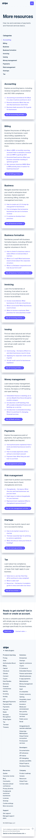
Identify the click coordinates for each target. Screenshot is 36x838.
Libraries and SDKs (25, 761)
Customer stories (8, 776)
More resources (8, 806)
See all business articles (14, 223)
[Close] (32, 829)
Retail (21, 721)
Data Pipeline (7, 681)
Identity (5, 691)
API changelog (24, 758)
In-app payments (24, 679)
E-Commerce (23, 668)
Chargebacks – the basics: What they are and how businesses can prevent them (18, 491)
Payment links (7, 704)
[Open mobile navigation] (32, 3)
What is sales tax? (13, 581)
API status (22, 756)
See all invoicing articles (14, 318)
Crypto (5, 679)
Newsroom (22, 778)
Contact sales (20, 631)
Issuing (5, 57)
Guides (5, 773)
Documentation (24, 750)
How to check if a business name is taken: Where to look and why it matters (18, 254)
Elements (6, 684)
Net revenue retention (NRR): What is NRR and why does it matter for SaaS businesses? (18, 166)
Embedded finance (25, 671)
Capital (5, 668)
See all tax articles (12, 590)
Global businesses (25, 676)
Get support (7, 813)
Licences (6, 798)
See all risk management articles (17, 508)
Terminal (5, 724)
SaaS (21, 689)
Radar (5, 712)
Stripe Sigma (7, 719)
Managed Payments (9, 701)
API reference (23, 753)
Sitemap (5, 801)
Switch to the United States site (13, 833)
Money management (10, 60)
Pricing (5, 658)
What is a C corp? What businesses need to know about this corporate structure (18, 261)
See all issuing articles (13, 368)
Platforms (22, 686)
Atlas (4, 660)
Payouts (5, 709)
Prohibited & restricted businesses (7, 793)
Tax (4, 74)
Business (6, 47)
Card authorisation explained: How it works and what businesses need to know (19, 447)
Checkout (6, 671)
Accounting (7, 40)
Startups (6, 71)
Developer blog (24, 766)
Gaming (21, 697)
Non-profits (23, 711)
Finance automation (25, 673)
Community (6, 781)
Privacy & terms (8, 788)
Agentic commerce (25, 663)
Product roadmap (25, 773)
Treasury (6, 727)
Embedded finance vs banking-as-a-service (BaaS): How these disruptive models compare (19, 398)
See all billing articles (13, 174)
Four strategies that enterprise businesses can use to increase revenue (17, 211)
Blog (4, 778)
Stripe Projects (24, 763)
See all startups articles (14, 548)
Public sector (23, 719)
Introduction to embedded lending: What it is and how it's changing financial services (19, 412)
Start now (7, 631)
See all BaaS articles (13, 419)
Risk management (9, 67)
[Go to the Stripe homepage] (5, 647)
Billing (5, 43)
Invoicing (6, 53)
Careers (22, 776)
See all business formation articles (18, 273)
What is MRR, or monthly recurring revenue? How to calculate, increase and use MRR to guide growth (19, 152)
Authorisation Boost (9, 663)
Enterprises (23, 658)
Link (4, 699)
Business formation (9, 50)
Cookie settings (8, 803)
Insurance (22, 704)
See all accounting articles (15, 114)
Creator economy (25, 694)
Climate (5, 673)
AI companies (23, 691)
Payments (6, 64)
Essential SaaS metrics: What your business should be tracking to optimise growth (18, 159)
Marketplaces (23, 681)
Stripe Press (23, 781)
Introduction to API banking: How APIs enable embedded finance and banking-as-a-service (19, 405)
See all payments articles (14, 464)
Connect (5, 676)
